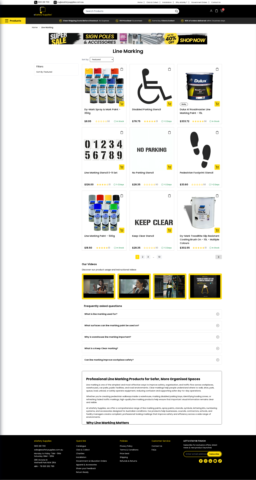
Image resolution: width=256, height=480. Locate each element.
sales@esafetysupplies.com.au (48, 449)
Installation (167, 2)
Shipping (124, 457)
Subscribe (214, 454)
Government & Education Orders (91, 461)
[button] (176, 11)
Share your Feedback (86, 468)
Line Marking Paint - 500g (99, 236)
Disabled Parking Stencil (146, 109)
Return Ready (82, 472)
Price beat (124, 453)
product (100, 269)
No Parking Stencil (143, 172)
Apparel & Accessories (86, 464)
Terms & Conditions (129, 449)
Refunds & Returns (128, 461)
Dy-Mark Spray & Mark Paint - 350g (102, 111)
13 (159, 256)
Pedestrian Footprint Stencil (196, 172)
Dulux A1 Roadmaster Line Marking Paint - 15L (195, 111)
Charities (80, 453)
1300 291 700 (40, 446)
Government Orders (199, 2)
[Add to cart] (121, 104)
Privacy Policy (126, 446)
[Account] (211, 11)
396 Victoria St (41, 460)
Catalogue (81, 446)
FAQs (154, 449)
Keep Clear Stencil (143, 236)
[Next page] (218, 257)
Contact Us (216, 2)
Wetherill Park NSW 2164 (45, 462)
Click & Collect (152, 2)
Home (140, 2)
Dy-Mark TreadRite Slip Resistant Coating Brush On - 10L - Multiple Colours (199, 239)
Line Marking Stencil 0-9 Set (100, 172)
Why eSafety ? (181, 2)
